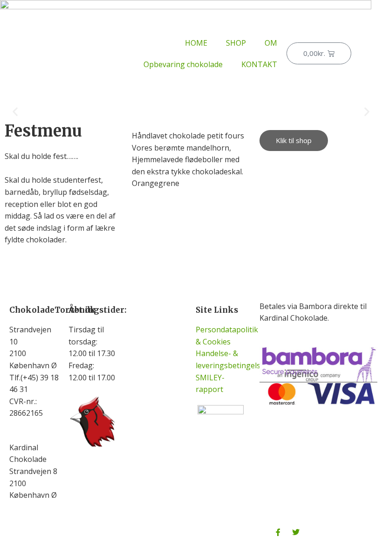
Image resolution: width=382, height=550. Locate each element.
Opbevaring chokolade (183, 64)
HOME (196, 43)
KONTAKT (259, 64)
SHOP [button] (236, 43)
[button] (15, 111)
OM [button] (271, 43)
